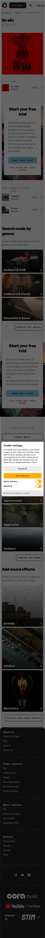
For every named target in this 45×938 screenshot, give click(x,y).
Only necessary (22, 476)
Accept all (22, 469)
